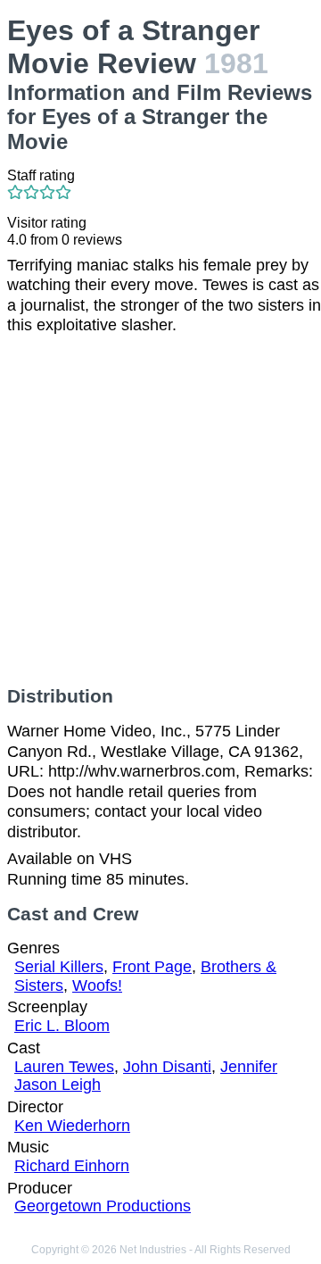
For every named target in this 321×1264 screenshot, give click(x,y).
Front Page (152, 967)
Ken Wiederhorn (72, 1126)
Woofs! (97, 985)
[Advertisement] (160, 510)
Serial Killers (58, 967)
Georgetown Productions (102, 1206)
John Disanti (167, 1067)
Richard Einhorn (71, 1166)
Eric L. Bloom (62, 1026)
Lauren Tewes (64, 1067)
